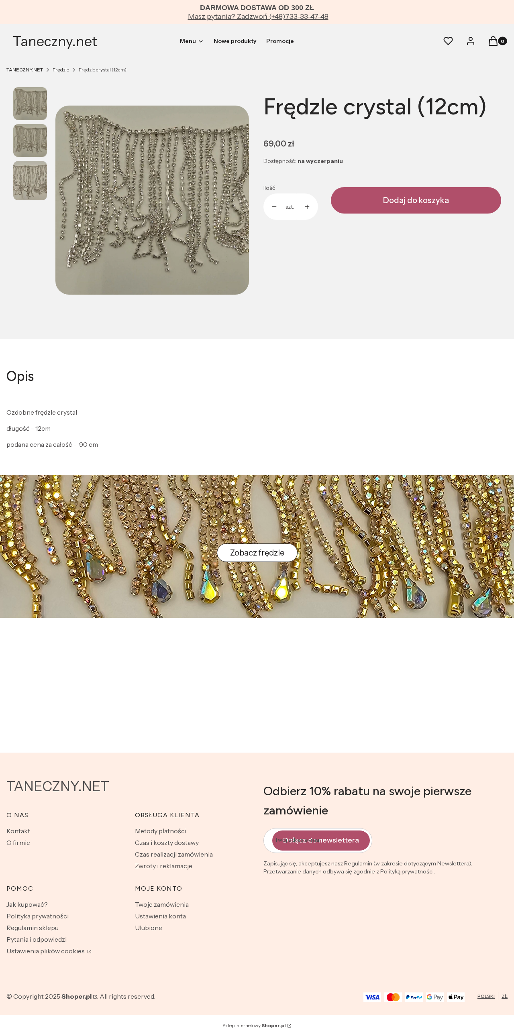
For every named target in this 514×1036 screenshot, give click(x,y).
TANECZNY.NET (24, 70)
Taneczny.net (55, 41)
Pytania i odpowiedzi (36, 939)
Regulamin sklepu (32, 928)
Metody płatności (160, 831)
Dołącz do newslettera (321, 840)
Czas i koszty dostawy (167, 843)
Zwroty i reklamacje (163, 866)
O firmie (18, 843)
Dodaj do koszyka (416, 200)
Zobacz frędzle (257, 553)
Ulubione (148, 928)
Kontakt (18, 831)
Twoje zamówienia (162, 904)
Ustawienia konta (160, 916)
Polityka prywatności (37, 916)
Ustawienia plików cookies (46, 951)
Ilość (269, 187)
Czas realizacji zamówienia (174, 854)
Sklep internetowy (254, 1025)
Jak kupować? (27, 904)
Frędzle (61, 70)
